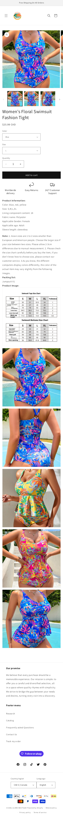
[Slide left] (3, 99)
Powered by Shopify (35, 808)
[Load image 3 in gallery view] (47, 98)
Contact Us (11, 734)
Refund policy (51, 808)
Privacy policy (25, 812)
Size (4, 144)
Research (10, 713)
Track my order (13, 741)
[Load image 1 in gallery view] (14, 98)
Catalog (10, 720)
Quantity (6, 158)
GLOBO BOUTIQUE (20, 808)
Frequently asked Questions (20, 727)
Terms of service (40, 812)
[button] (6, 15)
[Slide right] (59, 99)
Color (4, 131)
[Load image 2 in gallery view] (31, 98)
